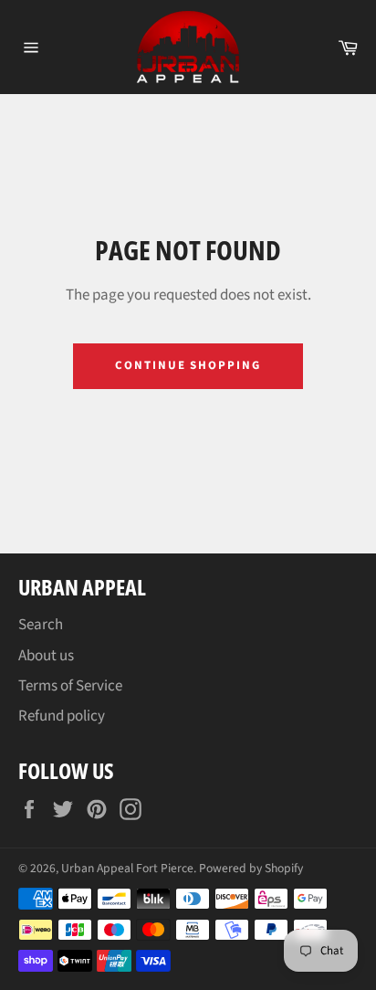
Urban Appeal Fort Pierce (127, 868)
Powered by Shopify (251, 868)
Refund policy (61, 716)
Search (40, 625)
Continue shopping (188, 365)
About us (46, 656)
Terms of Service (70, 686)
